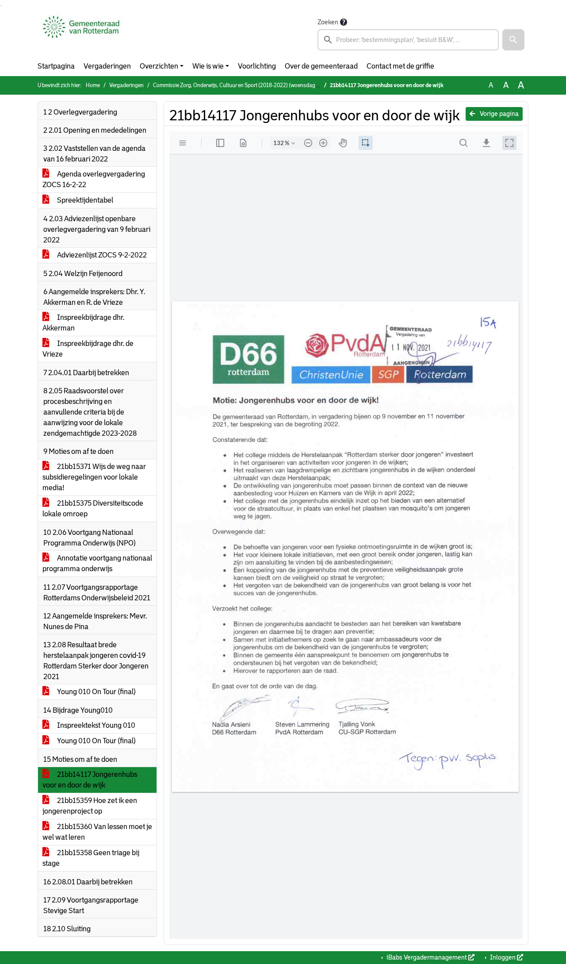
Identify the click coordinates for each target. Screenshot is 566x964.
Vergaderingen (107, 66)
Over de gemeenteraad (321, 66)
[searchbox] (408, 39)
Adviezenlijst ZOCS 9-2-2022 (101, 255)
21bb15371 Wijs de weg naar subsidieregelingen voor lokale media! (94, 477)
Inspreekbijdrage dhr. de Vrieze (88, 349)
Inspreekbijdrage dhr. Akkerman (83, 323)
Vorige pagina (498, 113)
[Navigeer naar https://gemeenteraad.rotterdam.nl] (81, 34)
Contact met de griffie (400, 66)
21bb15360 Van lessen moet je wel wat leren (97, 832)
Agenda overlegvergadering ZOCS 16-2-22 (93, 179)
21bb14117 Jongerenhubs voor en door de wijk (89, 780)
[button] (513, 39)
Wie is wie (208, 66)
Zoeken (327, 22)
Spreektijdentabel (84, 200)
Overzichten (159, 66)
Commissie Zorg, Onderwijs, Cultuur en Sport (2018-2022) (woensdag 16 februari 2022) (254, 85)
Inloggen (503, 957)
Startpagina (56, 66)
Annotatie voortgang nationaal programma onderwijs (97, 563)
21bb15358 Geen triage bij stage (90, 858)
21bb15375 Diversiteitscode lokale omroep (92, 508)
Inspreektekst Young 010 (95, 725)
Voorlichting (257, 66)
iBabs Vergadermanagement (426, 957)
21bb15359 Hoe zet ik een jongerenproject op (89, 806)
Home (93, 85)
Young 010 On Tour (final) (96, 691)
